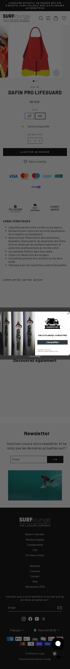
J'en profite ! (52, 342)
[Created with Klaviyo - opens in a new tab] (35, 356)
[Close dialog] (68, 313)
